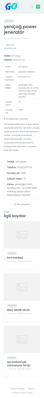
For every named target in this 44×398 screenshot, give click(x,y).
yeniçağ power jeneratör (17, 118)
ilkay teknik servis (18, 310)
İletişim (31, 388)
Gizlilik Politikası (17, 388)
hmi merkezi (15, 257)
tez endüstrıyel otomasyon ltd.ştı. (19, 363)
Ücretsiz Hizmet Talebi (22, 392)
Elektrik (8, 21)
